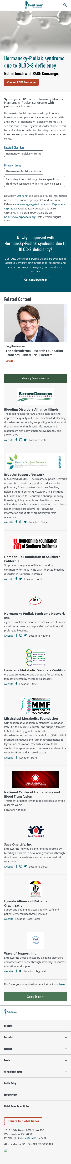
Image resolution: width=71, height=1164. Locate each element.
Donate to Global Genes (23, 1121)
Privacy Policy (10, 1094)
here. (62, 984)
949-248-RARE (28, 1138)
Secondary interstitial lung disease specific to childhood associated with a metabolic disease (33, 181)
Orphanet (22, 195)
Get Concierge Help (35, 280)
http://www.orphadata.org (20, 217)
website (8, 440)
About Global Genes (13, 1071)
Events (7, 1060)
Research (8, 1048)
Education (8, 1037)
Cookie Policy (10, 1083)
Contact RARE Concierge (21, 82)
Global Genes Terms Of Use (16, 1106)
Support (8, 1025)
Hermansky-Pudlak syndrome (23, 153)
